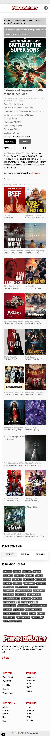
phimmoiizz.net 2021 (12, 598)
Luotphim (19, 575)
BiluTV (17, 572)
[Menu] (3, 8)
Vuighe (41, 613)
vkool (33, 613)
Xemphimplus (8, 693)
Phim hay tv (9, 587)
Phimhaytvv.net (22, 587)
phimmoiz (26, 598)
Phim (13, 136)
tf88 (3, 662)
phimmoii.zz (9, 594)
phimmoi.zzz (39, 591)
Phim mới (8, 609)
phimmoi (34, 587)
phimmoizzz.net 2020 (38, 606)
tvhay (25, 613)
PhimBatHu (40, 579)
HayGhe (37, 572)
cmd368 (21, 662)
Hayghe (5, 689)
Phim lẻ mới (7, 677)
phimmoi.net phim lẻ (24, 591)
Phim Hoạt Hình (23, 136)
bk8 (22, 665)
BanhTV (8, 572)
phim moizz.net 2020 (12, 602)
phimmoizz (37, 598)
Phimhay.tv (41, 583)
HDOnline (8, 575)
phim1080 (17, 579)
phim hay (18, 583)
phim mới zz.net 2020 (33, 609)
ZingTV (7, 621)
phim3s (39, 575)
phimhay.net (29, 583)
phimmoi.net (9, 591)
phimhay (8, 583)
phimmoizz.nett (10, 606)
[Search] (46, 8)
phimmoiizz (21, 594)
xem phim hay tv (23, 617)
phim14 (7, 579)
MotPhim (30, 575)
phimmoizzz (23, 606)
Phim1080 (6, 681)
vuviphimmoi (9, 617)
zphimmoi (17, 621)
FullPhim (27, 572)
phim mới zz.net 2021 (12, 613)
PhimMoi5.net (8, 646)
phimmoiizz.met (34, 594)
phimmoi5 (35, 173)
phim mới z (18, 609)
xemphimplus (37, 617)
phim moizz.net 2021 (30, 602)
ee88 (4, 665)
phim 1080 (28, 579)
